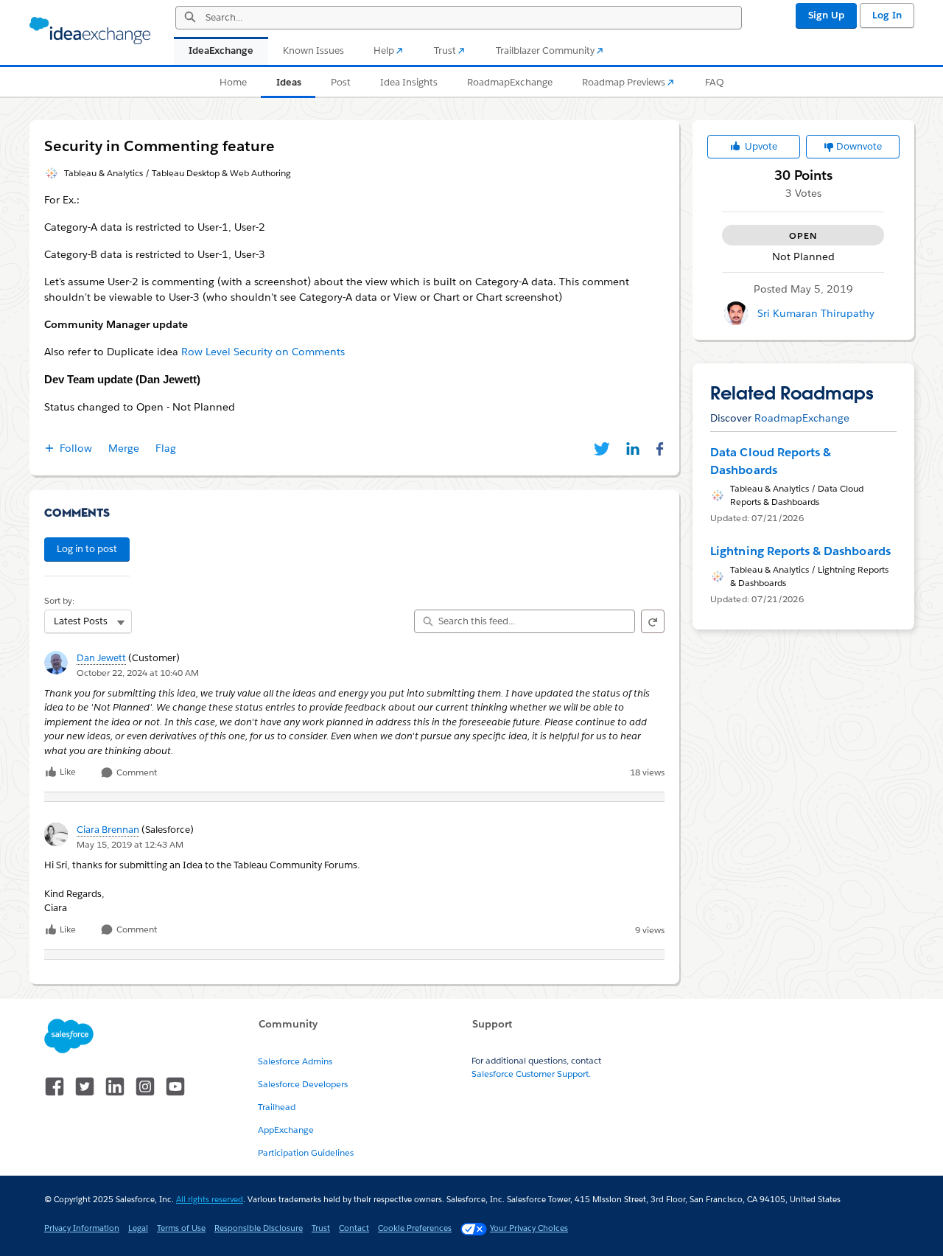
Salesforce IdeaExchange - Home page (89, 31)
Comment (135, 772)
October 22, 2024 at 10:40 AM (138, 672)
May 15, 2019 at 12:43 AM (130, 844)
